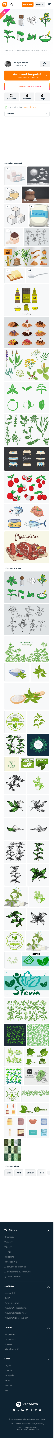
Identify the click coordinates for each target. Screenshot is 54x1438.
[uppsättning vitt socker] (15, 194)
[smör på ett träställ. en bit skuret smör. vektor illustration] (14, 318)
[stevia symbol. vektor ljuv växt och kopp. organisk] (15, 931)
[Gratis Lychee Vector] (26, 547)
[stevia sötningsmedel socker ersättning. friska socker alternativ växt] (16, 1204)
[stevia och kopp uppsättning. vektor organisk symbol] (36, 1319)
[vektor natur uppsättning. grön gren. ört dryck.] (39, 1342)
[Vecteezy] (4, 4)
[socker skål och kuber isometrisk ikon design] (35, 256)
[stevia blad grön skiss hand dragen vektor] (15, 908)
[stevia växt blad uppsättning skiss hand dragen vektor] (15, 847)
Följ (44, 65)
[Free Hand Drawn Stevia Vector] (17, 280)
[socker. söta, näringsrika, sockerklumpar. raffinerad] (15, 174)
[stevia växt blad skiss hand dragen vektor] (15, 1069)
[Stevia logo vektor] (26, 457)
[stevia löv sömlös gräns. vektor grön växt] (18, 1380)
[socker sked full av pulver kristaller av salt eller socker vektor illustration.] (16, 335)
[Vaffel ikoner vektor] (26, 392)
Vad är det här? (30, 107)
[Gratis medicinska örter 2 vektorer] (26, 424)
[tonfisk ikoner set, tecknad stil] (26, 577)
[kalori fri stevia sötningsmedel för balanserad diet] (39, 1361)
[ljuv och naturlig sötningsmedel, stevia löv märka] (16, 1342)
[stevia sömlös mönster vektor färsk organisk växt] (15, 1321)
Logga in (39, 4)
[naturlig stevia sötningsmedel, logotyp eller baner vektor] (19, 889)
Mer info (10, 112)
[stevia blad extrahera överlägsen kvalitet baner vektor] (15, 801)
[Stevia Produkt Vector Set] (26, 359)
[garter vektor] (26, 518)
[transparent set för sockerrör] (26, 300)
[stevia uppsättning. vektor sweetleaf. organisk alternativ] (26, 1273)
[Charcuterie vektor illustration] (26, 606)
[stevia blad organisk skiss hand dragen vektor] (15, 1115)
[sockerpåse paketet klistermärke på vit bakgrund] (14, 258)
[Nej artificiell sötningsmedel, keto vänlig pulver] (37, 1181)
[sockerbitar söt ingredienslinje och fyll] (16, 234)
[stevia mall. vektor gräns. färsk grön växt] (26, 708)
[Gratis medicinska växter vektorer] (26, 489)
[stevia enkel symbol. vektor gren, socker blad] (37, 1202)
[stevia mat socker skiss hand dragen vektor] (15, 954)
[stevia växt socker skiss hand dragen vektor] (15, 1000)
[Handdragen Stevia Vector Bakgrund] (17, 1362)
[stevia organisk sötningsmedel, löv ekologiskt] (20, 1395)
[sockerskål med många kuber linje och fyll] (35, 193)
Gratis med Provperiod (27, 75)
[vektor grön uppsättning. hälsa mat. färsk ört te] (15, 1298)
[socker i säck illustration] (18, 213)
